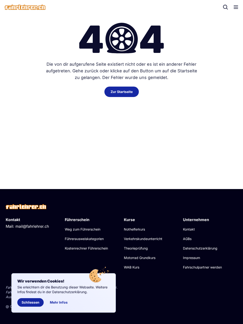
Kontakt (189, 229)
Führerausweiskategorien (84, 239)
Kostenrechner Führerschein (86, 248)
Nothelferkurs (134, 229)
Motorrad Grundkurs (139, 258)
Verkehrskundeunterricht (143, 239)
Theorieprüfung (136, 248)
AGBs (187, 239)
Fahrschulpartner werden (202, 267)
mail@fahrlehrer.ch (32, 226)
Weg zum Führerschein (82, 229)
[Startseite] (25, 7)
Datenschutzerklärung (200, 248)
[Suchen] (225, 7)
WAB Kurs (131, 267)
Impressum (191, 258)
